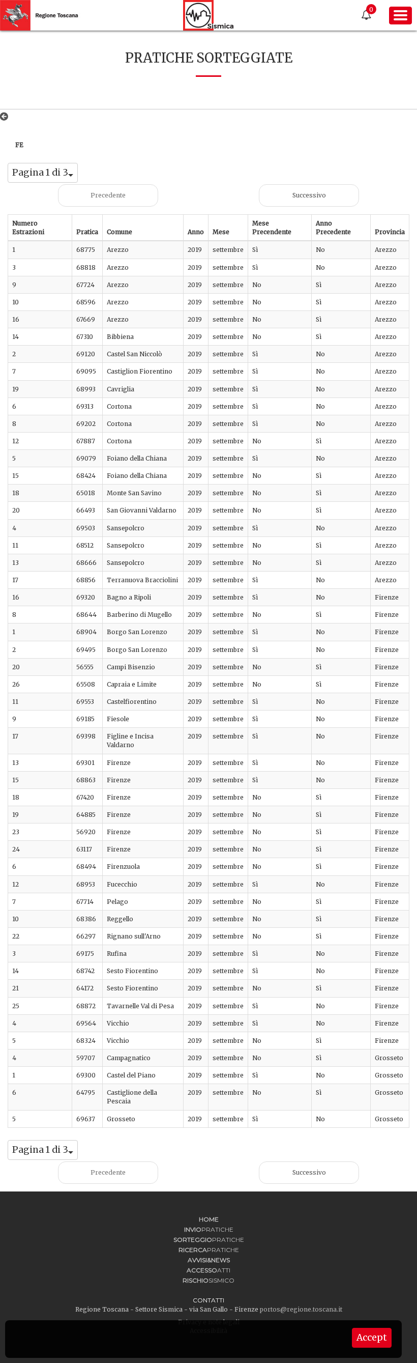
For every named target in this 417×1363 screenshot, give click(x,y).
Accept (371, 1337)
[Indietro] (6, 116)
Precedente (108, 195)
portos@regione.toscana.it (301, 1309)
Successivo (309, 195)
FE (19, 145)
